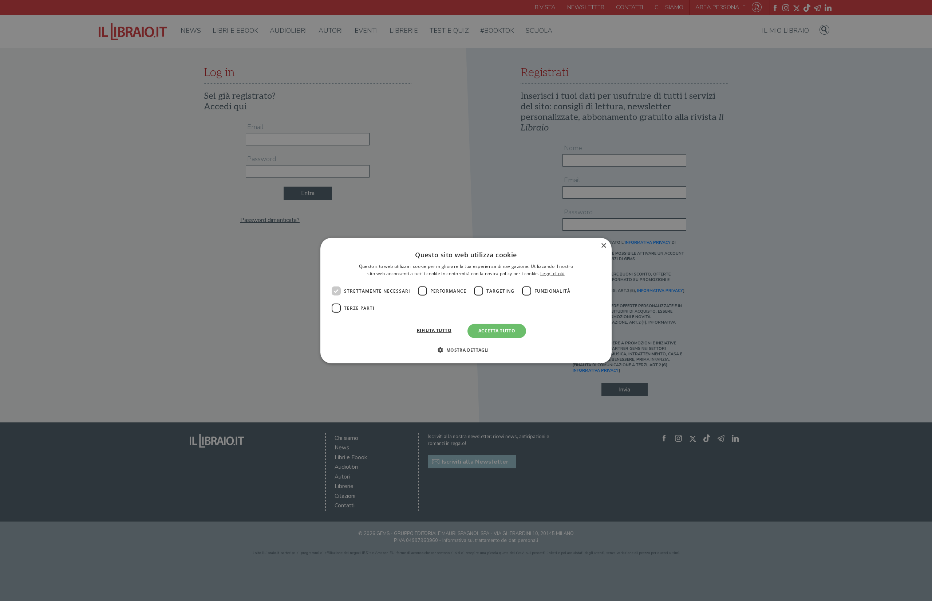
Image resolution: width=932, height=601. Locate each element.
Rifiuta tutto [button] (434, 330)
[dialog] (466, 300)
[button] (466, 350)
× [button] (603, 245)
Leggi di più (552, 273)
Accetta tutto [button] (496, 331)
